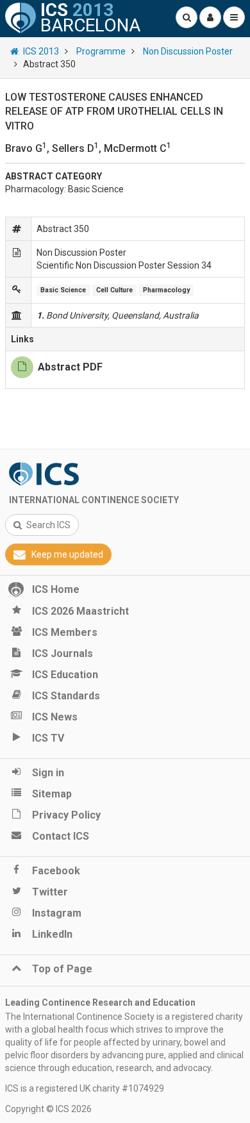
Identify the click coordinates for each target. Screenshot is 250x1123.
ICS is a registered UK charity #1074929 (84, 1088)
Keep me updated (67, 554)
